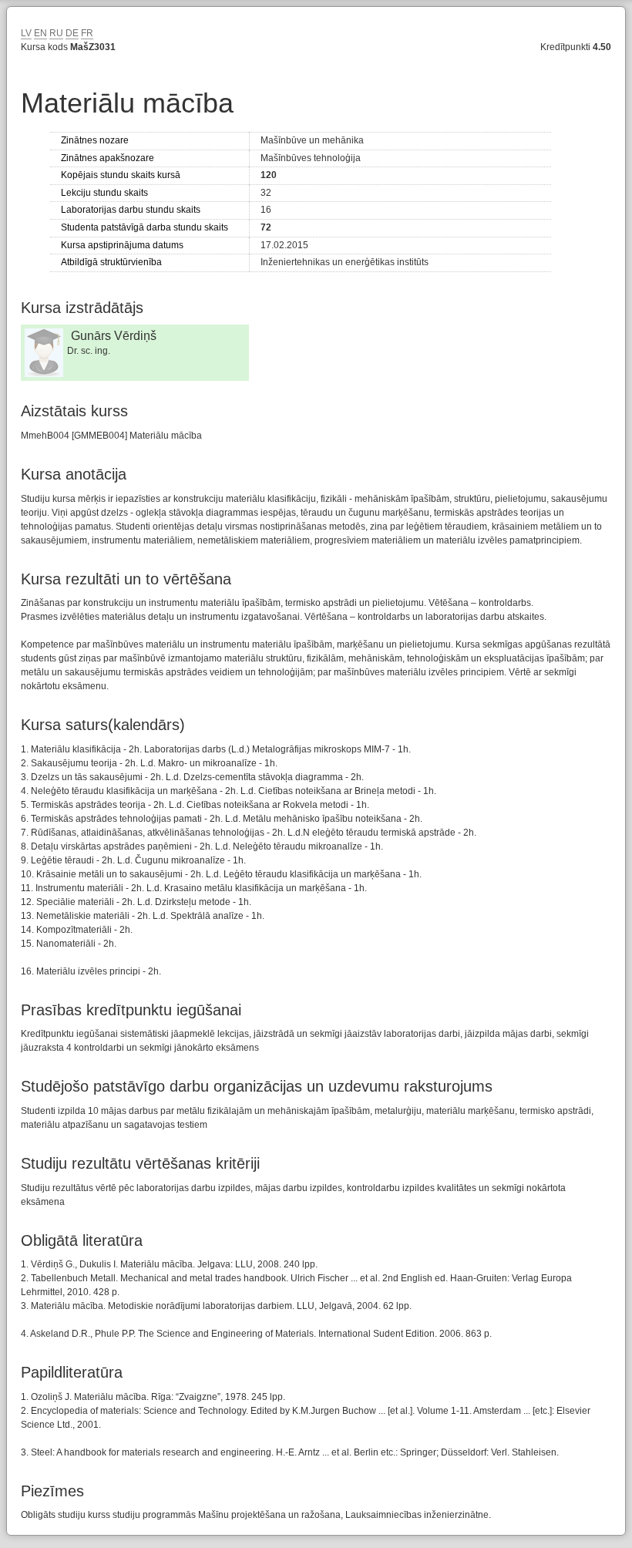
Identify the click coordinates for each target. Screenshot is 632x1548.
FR (87, 33)
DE (72, 33)
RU (56, 33)
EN (40, 33)
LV (26, 33)
